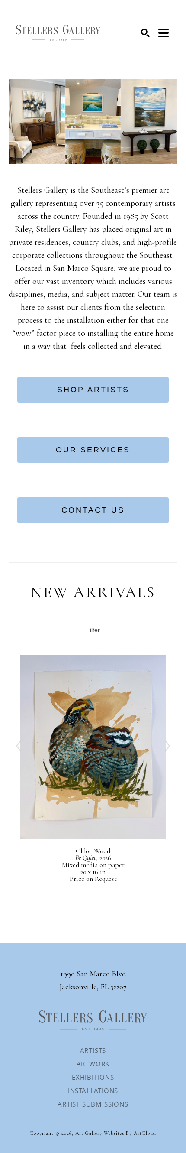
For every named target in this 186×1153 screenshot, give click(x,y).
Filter (93, 630)
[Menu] (163, 33)
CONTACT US (93, 510)
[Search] (145, 33)
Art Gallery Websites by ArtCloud (115, 1133)
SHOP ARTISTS (93, 389)
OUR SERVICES (93, 449)
